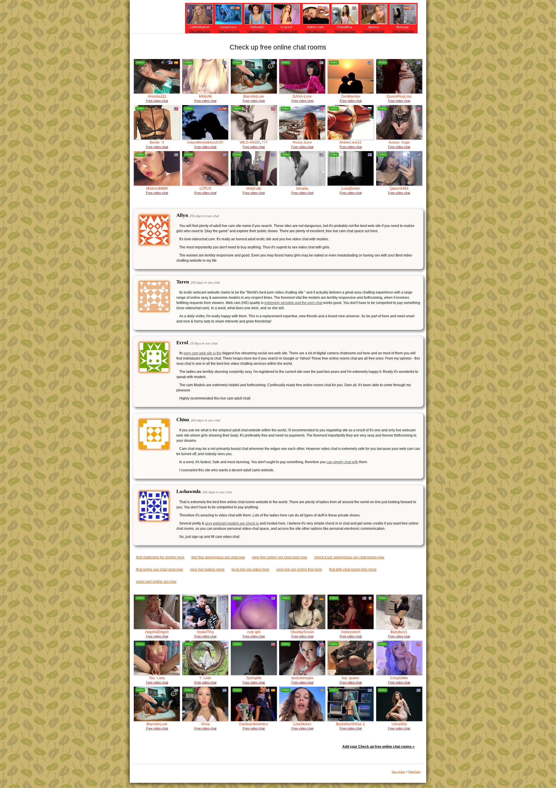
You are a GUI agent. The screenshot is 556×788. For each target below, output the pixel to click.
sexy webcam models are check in (232, 523)
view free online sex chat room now (279, 557)
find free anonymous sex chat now (218, 557)
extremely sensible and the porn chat (293, 303)
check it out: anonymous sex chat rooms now (349, 557)
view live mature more (207, 569)
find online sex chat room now (159, 569)
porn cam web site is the (203, 353)
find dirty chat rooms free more (352, 569)
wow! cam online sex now (156, 582)
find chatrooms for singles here (160, 557)
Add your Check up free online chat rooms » (378, 747)
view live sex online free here (299, 569)
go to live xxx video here (250, 569)
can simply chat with (342, 462)
